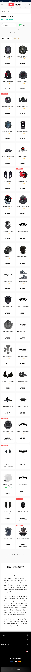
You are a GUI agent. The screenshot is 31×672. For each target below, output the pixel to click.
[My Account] (25, 4)
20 (10, 32)
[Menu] (2, 4)
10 (21, 29)
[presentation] (2, 1)
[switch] (20, 25)
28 (14, 32)
